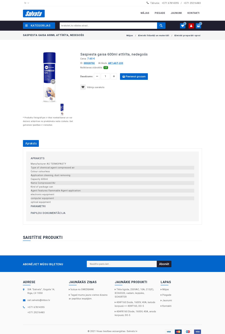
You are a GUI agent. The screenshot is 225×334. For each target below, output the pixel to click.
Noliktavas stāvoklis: (91, 67)
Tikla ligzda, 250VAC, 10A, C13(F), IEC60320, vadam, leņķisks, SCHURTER (134, 293)
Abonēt (164, 264)
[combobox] (26, 3)
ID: (81, 63)
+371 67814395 (170, 3)
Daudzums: (86, 76)
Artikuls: (103, 63)
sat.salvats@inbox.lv (39, 300)
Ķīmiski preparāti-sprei (187, 35)
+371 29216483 (192, 3)
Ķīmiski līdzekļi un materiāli (153, 35)
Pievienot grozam (135, 76)
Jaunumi (167, 300)
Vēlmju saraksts (96, 87)
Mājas (129, 35)
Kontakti (167, 306)
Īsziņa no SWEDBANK (82, 289)
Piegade (166, 295)
